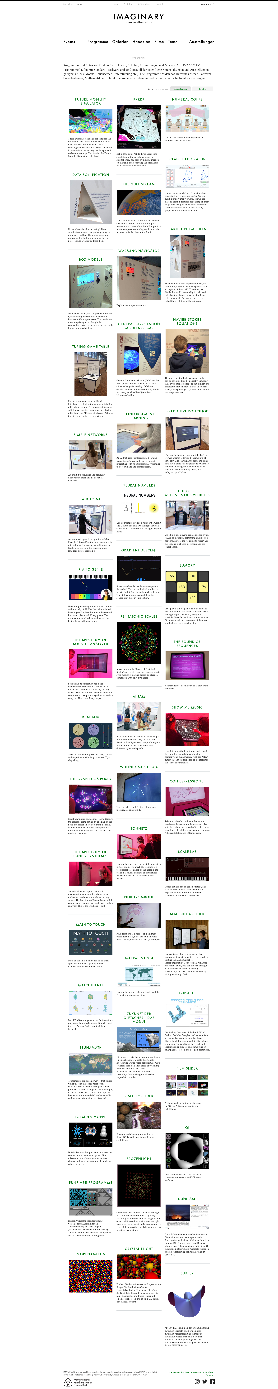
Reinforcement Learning (139, 416)
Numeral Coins (187, 99)
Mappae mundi (139, 958)
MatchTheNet (91, 985)
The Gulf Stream (139, 184)
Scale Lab (187, 851)
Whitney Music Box (139, 767)
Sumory (187, 565)
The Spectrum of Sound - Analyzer (90, 642)
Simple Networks (91, 435)
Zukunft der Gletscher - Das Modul (139, 1018)
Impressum (196, 1371)
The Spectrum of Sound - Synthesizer (91, 854)
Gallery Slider (139, 1096)
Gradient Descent (139, 550)
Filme (159, 41)
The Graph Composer (91, 779)
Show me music (187, 707)
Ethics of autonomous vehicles (187, 493)
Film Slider (187, 1068)
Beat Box (90, 717)
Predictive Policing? (187, 411)
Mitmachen (144, 4)
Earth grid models (187, 229)
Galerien (120, 41)
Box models (90, 259)
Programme (98, 41)
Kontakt (160, 4)
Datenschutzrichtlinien (179, 1371)
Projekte (128, 4)
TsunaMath (91, 1047)
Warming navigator (139, 251)
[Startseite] (139, 20)
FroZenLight (139, 1159)
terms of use (207, 1371)
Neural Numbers (139, 485)
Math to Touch (91, 924)
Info (116, 4)
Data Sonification (90, 175)
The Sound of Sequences (187, 644)
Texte (173, 41)
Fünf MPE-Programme (90, 1182)
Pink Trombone (139, 897)
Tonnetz (139, 828)
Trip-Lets (187, 993)
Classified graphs (187, 159)
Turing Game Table (90, 346)
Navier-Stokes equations (187, 321)
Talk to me (90, 499)
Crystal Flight (139, 1249)
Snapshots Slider (187, 914)
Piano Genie (91, 569)
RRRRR (139, 99)
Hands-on (141, 41)
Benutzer (203, 88)
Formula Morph (91, 1117)
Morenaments (91, 1254)
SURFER (187, 1273)
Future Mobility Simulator (91, 101)
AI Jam (139, 696)
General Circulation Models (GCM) (139, 326)
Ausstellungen (202, 41)
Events (69, 41)
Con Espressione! (187, 781)
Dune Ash (187, 1199)
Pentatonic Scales (139, 616)
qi (187, 1127)
